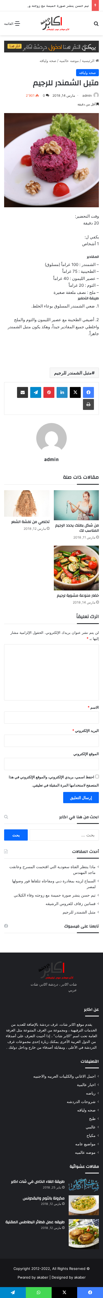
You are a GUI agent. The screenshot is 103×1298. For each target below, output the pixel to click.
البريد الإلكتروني (85, 730)
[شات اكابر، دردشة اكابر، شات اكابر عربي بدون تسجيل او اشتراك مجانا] (51, 23)
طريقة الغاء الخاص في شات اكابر (38, 1181)
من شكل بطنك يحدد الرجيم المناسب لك (77, 528)
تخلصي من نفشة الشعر (30, 521)
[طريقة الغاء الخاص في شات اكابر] (84, 1185)
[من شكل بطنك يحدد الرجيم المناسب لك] (76, 505)
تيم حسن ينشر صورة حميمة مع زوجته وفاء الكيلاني (50, 5)
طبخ (92, 1118)
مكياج (91, 1135)
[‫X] (75, 392)
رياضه (91, 1093)
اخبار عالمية (86, 1085)
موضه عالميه (69, 60)
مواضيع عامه (85, 1144)
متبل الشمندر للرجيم (73, 372)
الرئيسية (89, 60)
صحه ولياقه (48, 60)
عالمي (91, 1127)
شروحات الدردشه (81, 1101)
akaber (42, 1277)
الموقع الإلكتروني (86, 754)
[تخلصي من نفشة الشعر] (26, 503)
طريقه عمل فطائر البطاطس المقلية (35, 1222)
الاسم (93, 707)
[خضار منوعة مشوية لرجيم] (76, 568)
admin (87, 95)
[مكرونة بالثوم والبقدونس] (84, 1205)
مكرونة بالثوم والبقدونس (44, 1198)
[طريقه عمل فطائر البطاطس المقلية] (84, 1234)
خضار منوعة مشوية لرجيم (78, 595)
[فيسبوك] (88, 392)
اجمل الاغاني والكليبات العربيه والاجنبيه (64, 1076)
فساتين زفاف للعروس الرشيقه (71, 903)
